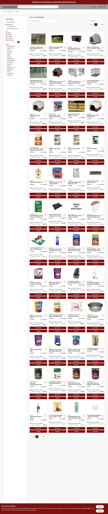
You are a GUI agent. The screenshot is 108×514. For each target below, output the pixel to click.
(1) (9, 57)
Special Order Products (12, 28)
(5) (9, 49)
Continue (99, 506)
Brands (17, 11)
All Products (10, 24)
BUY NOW (38, 63)
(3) (10, 51)
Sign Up (100, 6)
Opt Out (100, 511)
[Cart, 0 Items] (104, 7)
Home (4, 11)
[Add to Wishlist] (45, 47)
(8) (11, 46)
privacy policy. (87, 508)
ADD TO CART (38, 60)
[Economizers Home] (10, 7)
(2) (8, 55)
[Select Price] (18, 42)
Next (102, 24)
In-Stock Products (11, 26)
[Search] (57, 7)
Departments (10, 11)
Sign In (94, 6)
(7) (10, 48)
